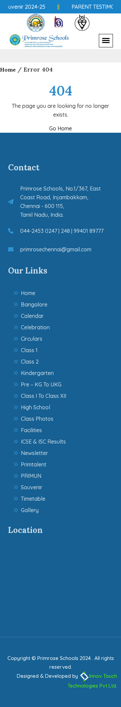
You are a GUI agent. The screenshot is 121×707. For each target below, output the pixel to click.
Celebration (35, 327)
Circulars (31, 338)
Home (8, 69)
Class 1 (29, 350)
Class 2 (30, 361)
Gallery (30, 510)
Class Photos (37, 418)
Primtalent (33, 464)
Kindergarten (37, 373)
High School (35, 407)
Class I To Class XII (43, 395)
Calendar (32, 316)
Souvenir (31, 487)
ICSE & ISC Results (43, 441)
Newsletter (34, 453)
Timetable (33, 498)
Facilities (31, 430)
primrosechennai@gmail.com (55, 249)
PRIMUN (31, 475)
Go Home (60, 128)
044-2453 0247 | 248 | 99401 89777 (62, 230)
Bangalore (34, 304)
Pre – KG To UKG (41, 384)
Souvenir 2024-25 (22, 6)
